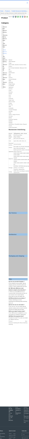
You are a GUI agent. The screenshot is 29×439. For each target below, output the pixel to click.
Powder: (10, 103)
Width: (10, 80)
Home (10, 433)
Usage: (10, 63)
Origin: (10, 112)
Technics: (11, 77)
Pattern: (10, 71)
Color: (10, 96)
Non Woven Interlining (22, 322)
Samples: (11, 122)
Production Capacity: (13, 119)
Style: (10, 74)
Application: (11, 87)
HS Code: (11, 116)
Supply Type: (11, 100)
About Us (11, 435)
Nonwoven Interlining (13, 322)
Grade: (10, 90)
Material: (10, 59)
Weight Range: (12, 84)
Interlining (11, 324)
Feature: (10, 66)
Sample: (10, 93)
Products (11, 437)
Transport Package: (13, 109)
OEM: (10, 106)
